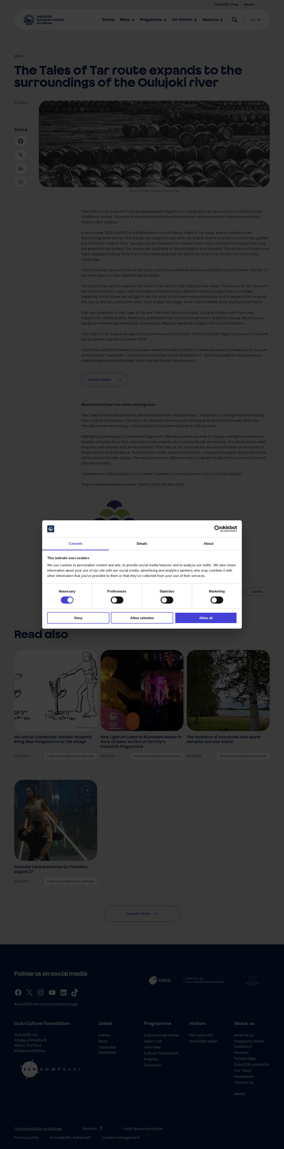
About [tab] (208, 543)
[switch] (117, 600)
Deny (78, 618)
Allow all (206, 618)
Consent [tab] (75, 543)
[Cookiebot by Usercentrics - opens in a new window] (217, 528)
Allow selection (142, 618)
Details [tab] (142, 543)
